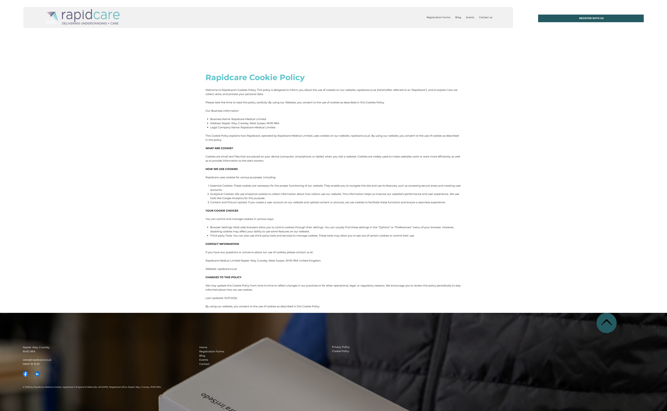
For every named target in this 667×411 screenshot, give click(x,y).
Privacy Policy (341, 347)
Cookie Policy (340, 351)
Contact (204, 364)
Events (203, 359)
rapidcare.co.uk (360, 135)
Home (203, 347)
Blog (202, 355)
